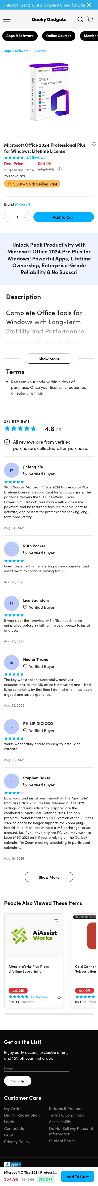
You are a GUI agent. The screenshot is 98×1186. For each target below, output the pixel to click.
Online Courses (58, 35)
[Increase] (25, 217)
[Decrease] (9, 217)
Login (9, 1121)
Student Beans (62, 1140)
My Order (13, 1108)
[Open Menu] (8, 19)
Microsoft (22, 204)
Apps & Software (20, 35)
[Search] (80, 19)
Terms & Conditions (66, 1115)
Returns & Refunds (65, 1108)
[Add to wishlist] (94, 144)
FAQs (9, 1134)
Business (40, 50)
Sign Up (17, 1080)
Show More (49, 358)
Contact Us (14, 1128)
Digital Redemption (22, 1115)
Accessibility (60, 1121)
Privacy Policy (16, 1141)
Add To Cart (64, 217)
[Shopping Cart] (90, 19)
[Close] (89, 5)
